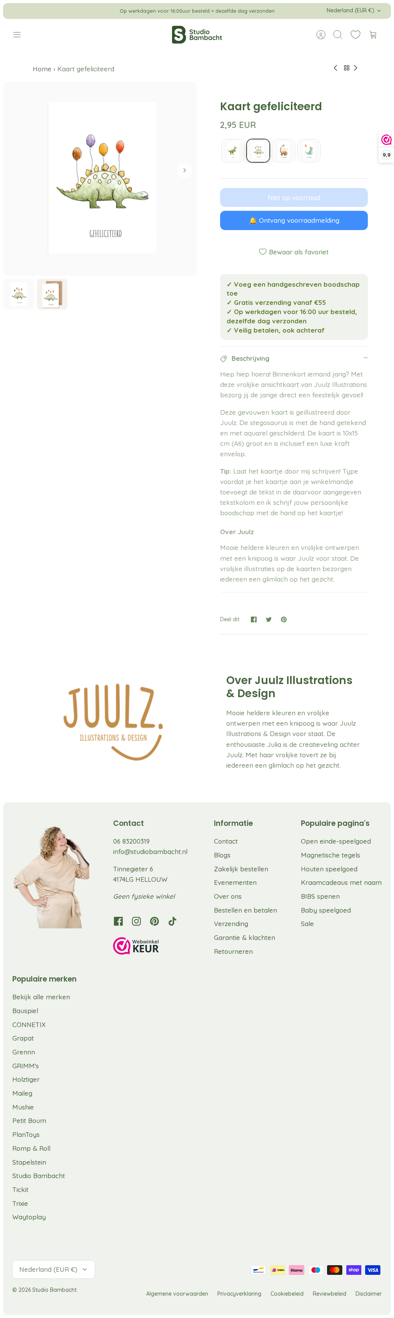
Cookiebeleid (287, 1293)
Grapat (23, 1038)
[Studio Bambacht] (197, 35)
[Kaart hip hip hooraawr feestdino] (309, 150)
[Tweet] (268, 619)
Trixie (20, 1203)
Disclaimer (369, 1293)
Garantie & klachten (244, 937)
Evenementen (235, 882)
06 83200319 (131, 841)
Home (43, 69)
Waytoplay (29, 1217)
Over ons (228, 896)
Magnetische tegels (330, 855)
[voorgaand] (110, 11)
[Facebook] (118, 921)
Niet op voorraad (294, 197)
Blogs (222, 855)
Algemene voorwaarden (177, 1293)
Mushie (23, 1107)
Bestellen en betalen (245, 910)
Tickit (20, 1189)
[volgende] (283, 11)
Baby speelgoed (326, 910)
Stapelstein (29, 1162)
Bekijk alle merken (41, 997)
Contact (226, 841)
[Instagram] (136, 921)
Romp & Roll (31, 1148)
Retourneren (233, 951)
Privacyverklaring (239, 1293)
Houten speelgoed (329, 869)
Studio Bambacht (38, 1176)
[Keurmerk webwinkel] (151, 947)
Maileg (22, 1093)
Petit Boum (29, 1120)
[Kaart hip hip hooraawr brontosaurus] (283, 150)
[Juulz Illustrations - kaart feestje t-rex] (232, 150)
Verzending (231, 924)
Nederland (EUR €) (350, 10)
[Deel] (253, 619)
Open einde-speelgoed (336, 841)
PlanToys (26, 1134)
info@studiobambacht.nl (150, 851)
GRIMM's (25, 1066)
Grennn (23, 1052)
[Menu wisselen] (20, 34)
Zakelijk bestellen (241, 869)
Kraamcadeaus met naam (341, 882)
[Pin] (283, 619)
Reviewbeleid (329, 1293)
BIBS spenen (320, 896)
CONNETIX (29, 1024)
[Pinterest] (154, 921)
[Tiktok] (173, 921)
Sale (307, 924)
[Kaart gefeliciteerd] (258, 150)
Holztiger (26, 1079)
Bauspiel (25, 1011)
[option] (100, 179)
